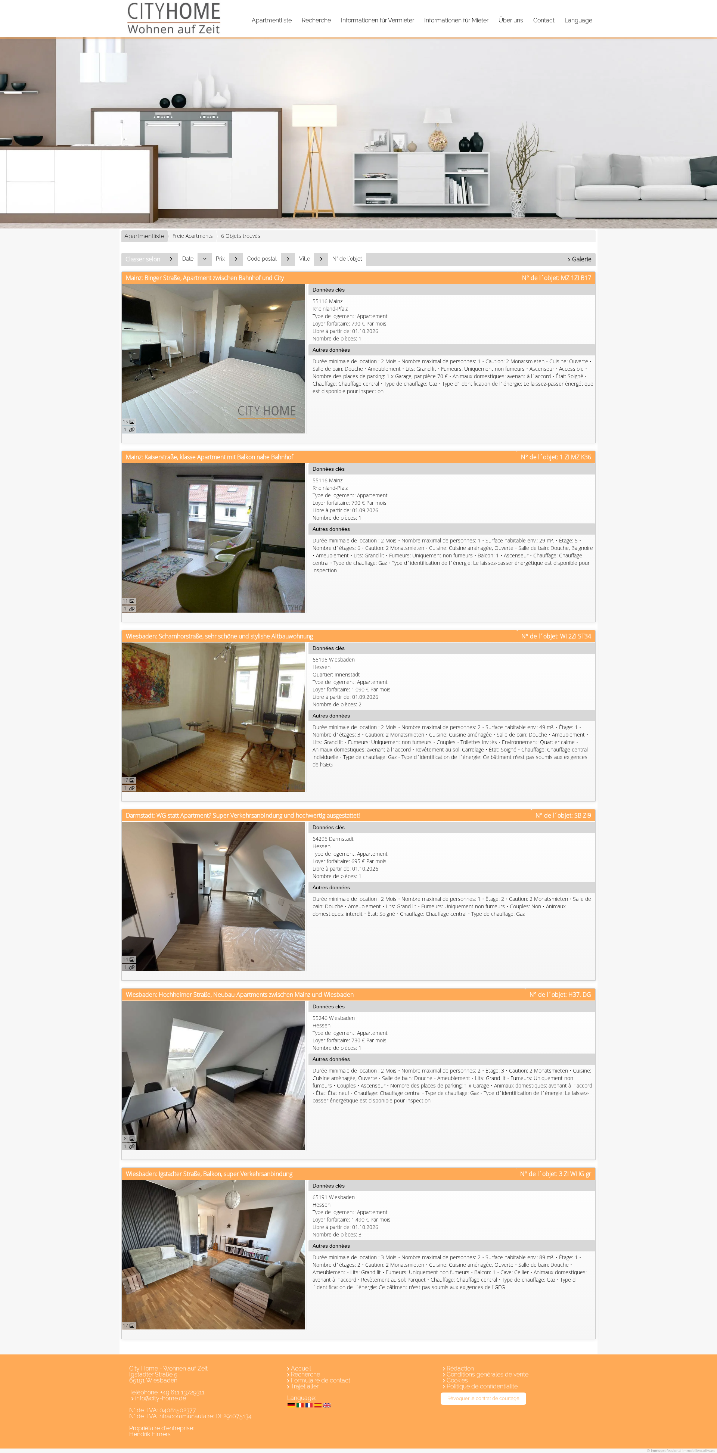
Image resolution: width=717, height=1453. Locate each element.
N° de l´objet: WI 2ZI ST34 (556, 636)
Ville (304, 258)
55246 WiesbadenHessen (350, 1032)
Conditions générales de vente (487, 1374)
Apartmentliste (272, 20)
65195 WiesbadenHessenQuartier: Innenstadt (352, 682)
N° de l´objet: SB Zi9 (563, 815)
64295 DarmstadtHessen (350, 857)
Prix (220, 258)
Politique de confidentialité (482, 1386)
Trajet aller (305, 1386)
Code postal (262, 258)
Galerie (582, 259)
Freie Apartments (193, 235)
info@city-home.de (160, 1398)
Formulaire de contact (320, 1380)
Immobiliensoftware (698, 1450)
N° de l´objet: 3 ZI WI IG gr (555, 1174)
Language (578, 20)
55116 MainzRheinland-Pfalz (350, 320)
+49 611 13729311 (182, 1392)
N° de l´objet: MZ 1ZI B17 (556, 278)
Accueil (301, 1368)
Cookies (457, 1380)
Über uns (511, 20)
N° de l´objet (347, 258)
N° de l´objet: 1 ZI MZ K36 (556, 457)
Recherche (316, 20)
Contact (544, 20)
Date (187, 258)
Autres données (331, 350)
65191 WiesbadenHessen (352, 1216)
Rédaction (460, 1368)
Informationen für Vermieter (377, 20)
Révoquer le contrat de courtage (483, 1398)
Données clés (329, 290)
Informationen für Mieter (456, 20)
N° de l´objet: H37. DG (560, 994)
